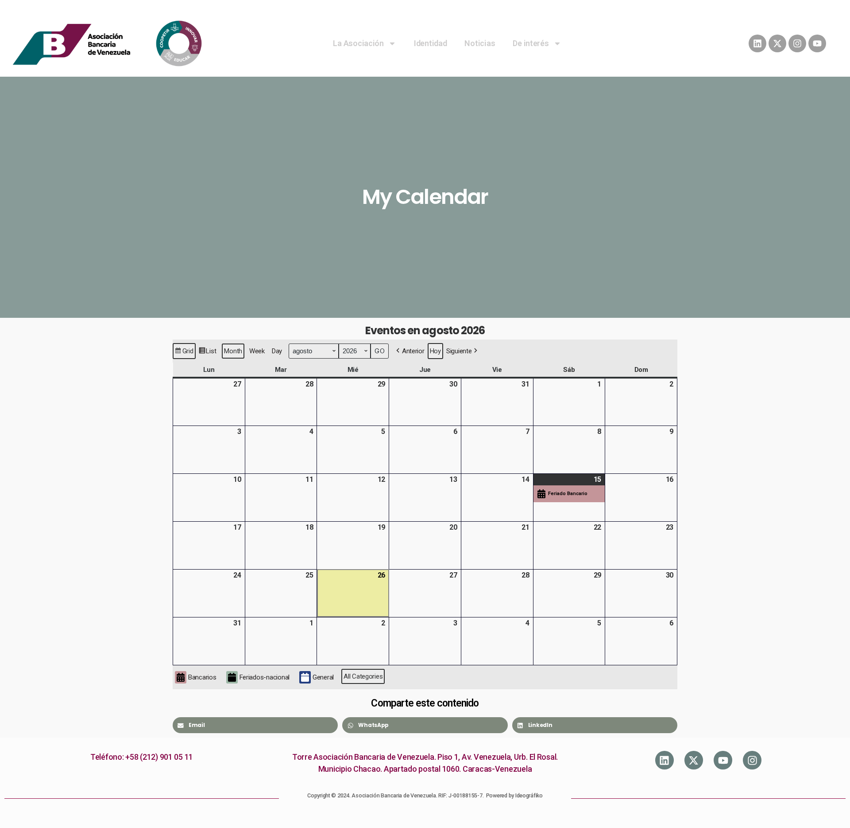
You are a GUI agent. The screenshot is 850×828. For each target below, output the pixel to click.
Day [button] (277, 351)
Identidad (430, 43)
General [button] (323, 677)
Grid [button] (183, 353)
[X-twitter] (777, 43)
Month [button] (233, 351)
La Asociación (358, 43)
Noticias (479, 43)
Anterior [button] (413, 351)
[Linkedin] (757, 43)
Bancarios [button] (202, 677)
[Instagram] (797, 43)
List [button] (207, 353)
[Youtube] (817, 43)
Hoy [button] (435, 351)
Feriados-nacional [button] (265, 677)
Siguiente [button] (459, 351)
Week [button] (257, 351)
